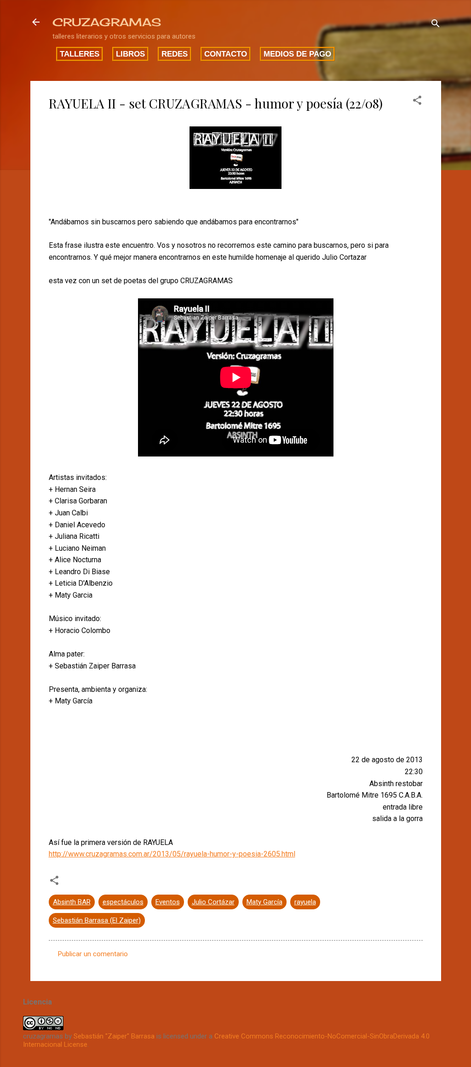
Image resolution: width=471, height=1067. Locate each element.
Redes (174, 54)
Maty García (264, 902)
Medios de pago (297, 54)
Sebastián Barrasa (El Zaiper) (97, 920)
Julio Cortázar (213, 902)
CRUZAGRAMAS (106, 22)
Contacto (225, 54)
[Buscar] (435, 25)
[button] (417, 102)
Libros (130, 54)
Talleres (79, 54)
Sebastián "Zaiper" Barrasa (114, 1036)
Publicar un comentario (93, 954)
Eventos (167, 902)
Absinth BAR (72, 902)
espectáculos (123, 902)
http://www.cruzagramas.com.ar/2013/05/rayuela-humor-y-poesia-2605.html (172, 854)
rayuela (305, 902)
